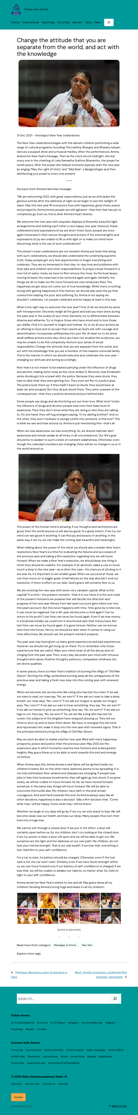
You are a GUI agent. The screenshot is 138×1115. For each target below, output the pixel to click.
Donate (18, 1097)
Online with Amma (36, 9)
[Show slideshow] (69, 929)
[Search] (115, 998)
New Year (87, 945)
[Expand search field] (109, 22)
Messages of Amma (65, 945)
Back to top (119, 1106)
